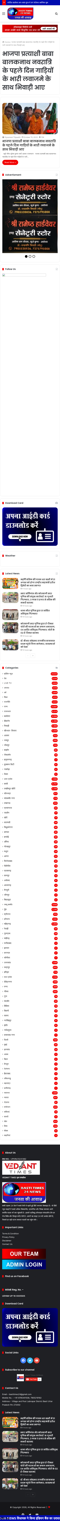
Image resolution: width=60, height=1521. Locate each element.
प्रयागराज (8, 773)
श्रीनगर (7, 879)
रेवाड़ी (6, 894)
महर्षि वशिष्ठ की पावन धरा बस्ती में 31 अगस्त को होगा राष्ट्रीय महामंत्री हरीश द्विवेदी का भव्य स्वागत (38, 548)
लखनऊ (7, 768)
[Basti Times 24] (20, 13)
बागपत (6, 797)
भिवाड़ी (6, 691)
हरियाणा (7, 884)
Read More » (10, 162)
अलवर (6, 700)
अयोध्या (7, 845)
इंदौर (6, 990)
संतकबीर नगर (9, 763)
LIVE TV (8, 648)
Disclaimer (6, 1206)
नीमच (6, 956)
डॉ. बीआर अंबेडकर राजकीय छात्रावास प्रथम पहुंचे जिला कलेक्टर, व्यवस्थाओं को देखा (38, 609)
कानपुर (6, 841)
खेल (5, 1087)
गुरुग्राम (7, 898)
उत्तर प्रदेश (8, 744)
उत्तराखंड (7, 928)
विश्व (5, 1091)
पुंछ (5, 874)
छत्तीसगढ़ (7, 1053)
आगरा (6, 821)
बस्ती (6, 749)
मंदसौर (6, 966)
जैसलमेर (7, 720)
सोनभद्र (7, 758)
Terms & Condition (10, 1199)
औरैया (6, 807)
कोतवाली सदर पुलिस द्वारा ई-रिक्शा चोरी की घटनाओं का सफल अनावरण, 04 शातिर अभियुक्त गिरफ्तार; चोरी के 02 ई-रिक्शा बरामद (38, 594)
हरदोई (6, 802)
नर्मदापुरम (7, 995)
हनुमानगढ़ (8, 725)
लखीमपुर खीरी (9, 754)
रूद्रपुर (7, 932)
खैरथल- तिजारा (10, 696)
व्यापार (6, 1063)
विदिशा (6, 971)
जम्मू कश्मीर (8, 870)
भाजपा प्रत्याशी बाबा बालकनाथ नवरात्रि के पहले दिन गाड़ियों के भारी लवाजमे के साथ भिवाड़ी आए (29, 145)
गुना (5, 961)
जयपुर (6, 705)
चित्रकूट (7, 865)
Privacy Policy (8, 1202)
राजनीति (7, 667)
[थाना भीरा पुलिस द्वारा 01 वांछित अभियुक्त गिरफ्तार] (10, 580)
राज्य (6, 672)
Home (7, 42)
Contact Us (7, 1209)
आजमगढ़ (7, 850)
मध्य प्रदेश (8, 942)
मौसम (6, 1096)
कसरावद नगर (9, 1000)
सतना (6, 981)
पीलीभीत (7, 831)
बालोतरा (7, 681)
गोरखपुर (7, 812)
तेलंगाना (7, 1034)
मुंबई (5, 1010)
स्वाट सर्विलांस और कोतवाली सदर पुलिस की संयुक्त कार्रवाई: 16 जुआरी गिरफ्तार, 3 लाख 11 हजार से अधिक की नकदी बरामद (38, 563)
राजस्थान (7, 676)
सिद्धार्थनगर (8, 792)
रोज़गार (6, 1067)
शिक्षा (6, 662)
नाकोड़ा (7, 734)
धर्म (5, 658)
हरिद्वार (6, 937)
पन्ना (6, 952)
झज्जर (6, 913)
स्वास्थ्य (7, 1058)
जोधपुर (6, 710)
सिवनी (6, 976)
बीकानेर (7, 686)
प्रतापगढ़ (7, 836)
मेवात (6, 739)
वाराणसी (7, 787)
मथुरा (6, 816)
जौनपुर (6, 860)
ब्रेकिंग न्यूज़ (8, 639)
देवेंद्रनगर (8, 947)
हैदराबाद (7, 1039)
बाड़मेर (6, 715)
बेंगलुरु (6, 1029)
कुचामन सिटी (9, 729)
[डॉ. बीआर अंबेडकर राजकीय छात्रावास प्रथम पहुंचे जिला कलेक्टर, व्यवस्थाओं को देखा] (10, 610)
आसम (6, 1019)
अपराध (6, 653)
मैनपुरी (6, 855)
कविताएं (6, 1077)
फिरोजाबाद (8, 826)
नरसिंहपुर (7, 985)
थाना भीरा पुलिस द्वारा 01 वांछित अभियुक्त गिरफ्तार (35, 578)
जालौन (6, 778)
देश (5, 644)
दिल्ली (6, 1005)
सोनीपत (7, 923)
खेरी (5, 783)
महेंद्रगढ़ (7, 889)
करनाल (7, 918)
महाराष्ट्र (7, 1048)
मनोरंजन (7, 1072)
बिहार (6, 1024)
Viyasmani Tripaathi (13, 137)
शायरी (6, 1082)
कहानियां (7, 1101)
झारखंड (7, 1015)
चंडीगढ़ (6, 903)
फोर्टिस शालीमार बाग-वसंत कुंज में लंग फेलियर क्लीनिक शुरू (27, 2)
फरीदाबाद (7, 908)
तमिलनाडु (7, 1044)
